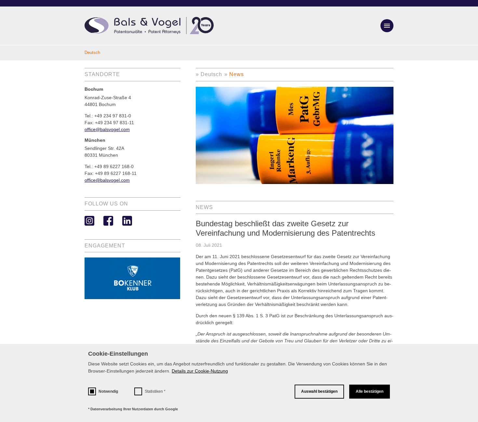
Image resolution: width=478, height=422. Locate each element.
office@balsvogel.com (107, 129)
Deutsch (211, 74)
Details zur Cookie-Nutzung (200, 371)
